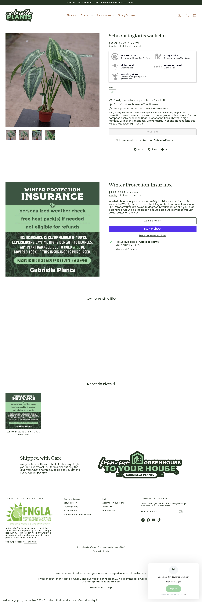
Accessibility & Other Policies (77, 514)
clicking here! (30, 541)
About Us (87, 15)
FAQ (104, 499)
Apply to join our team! (113, 502)
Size (111, 87)
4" (112, 92)
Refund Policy (70, 502)
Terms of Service (72, 499)
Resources (104, 15)
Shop (70, 15)
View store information (126, 249)
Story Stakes (126, 15)
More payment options (152, 235)
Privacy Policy (70, 510)
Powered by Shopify (101, 551)
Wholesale (107, 506)
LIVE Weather (109, 510)
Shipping (113, 46)
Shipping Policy (71, 506)
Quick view (28, 351)
